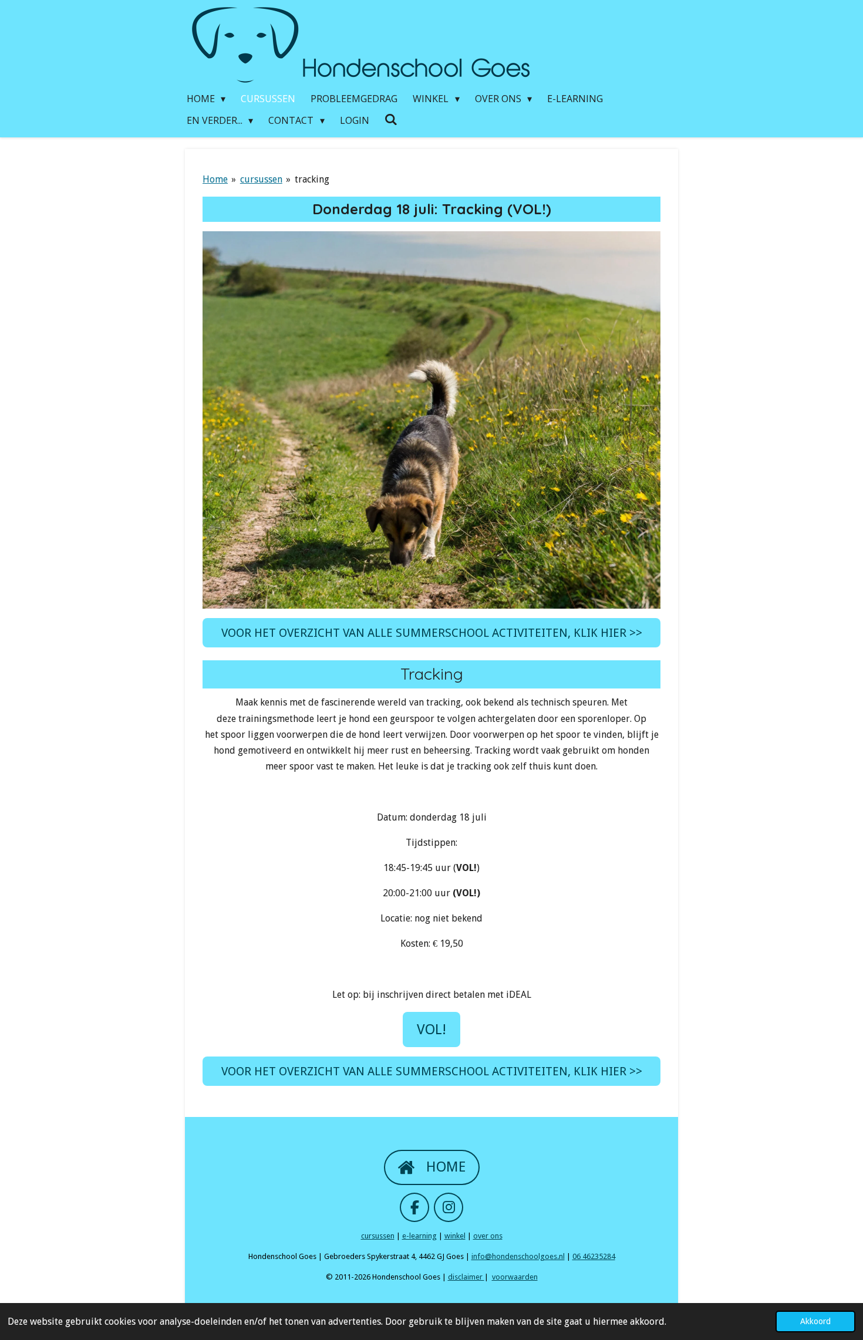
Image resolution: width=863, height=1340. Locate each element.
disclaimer (466, 1277)
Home (215, 179)
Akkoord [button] (815, 1321)
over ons (488, 1235)
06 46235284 (593, 1256)
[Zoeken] (391, 119)
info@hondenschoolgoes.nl (518, 1256)
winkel (455, 1235)
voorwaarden (515, 1277)
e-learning (419, 1235)
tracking (312, 179)
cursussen (261, 179)
